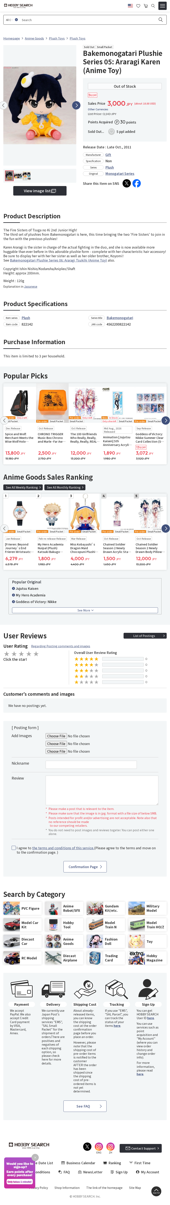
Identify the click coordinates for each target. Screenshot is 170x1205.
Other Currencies (98, 109)
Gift (108, 154)
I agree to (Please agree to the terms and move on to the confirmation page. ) (86, 850)
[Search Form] (153, 6)
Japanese (30, 286)
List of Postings (144, 636)
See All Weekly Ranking (22, 487)
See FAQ (83, 1106)
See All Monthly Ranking (64, 487)
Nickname (20, 763)
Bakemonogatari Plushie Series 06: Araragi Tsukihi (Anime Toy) (58, 260)
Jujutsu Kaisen (27, 588)
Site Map (135, 1187)
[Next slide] (76, 105)
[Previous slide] (4, 420)
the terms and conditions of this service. (63, 847)
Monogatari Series (119, 173)
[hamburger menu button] (162, 6)
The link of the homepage (104, 1187)
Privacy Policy (38, 1187)
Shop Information (67, 1187)
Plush (109, 167)
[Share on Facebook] (136, 183)
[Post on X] (127, 183)
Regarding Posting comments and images (60, 646)
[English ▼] (130, 5)
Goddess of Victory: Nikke (36, 601)
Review (18, 778)
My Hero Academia (30, 594)
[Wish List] (138, 5)
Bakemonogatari (120, 317)
